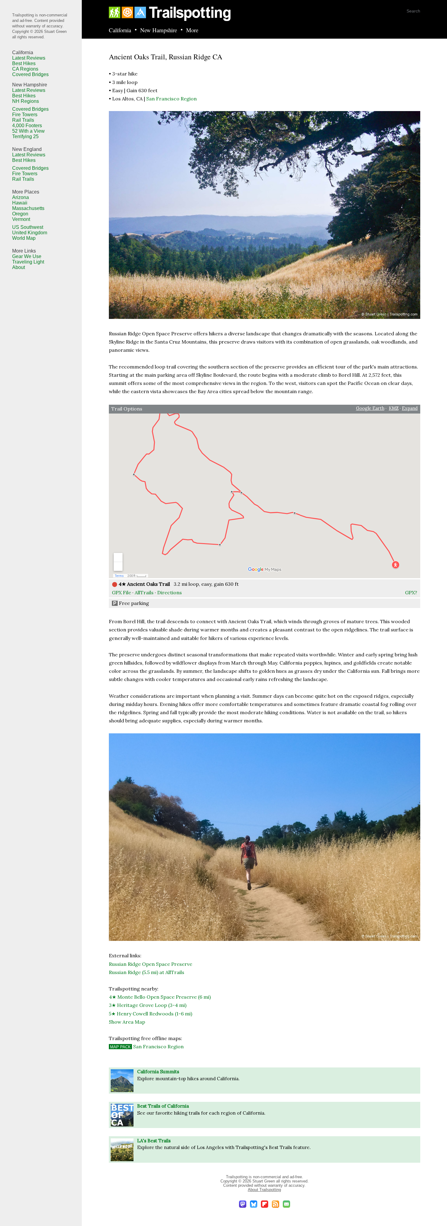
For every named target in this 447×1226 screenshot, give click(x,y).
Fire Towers (24, 114)
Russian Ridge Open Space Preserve (150, 964)
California (120, 30)
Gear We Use (26, 256)
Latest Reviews (28, 58)
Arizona (20, 197)
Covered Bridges (30, 74)
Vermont (21, 219)
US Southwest (27, 227)
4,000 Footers (27, 125)
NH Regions (25, 101)
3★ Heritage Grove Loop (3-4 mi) (147, 1005)
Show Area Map (127, 1022)
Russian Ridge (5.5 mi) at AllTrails (146, 972)
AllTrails (144, 592)
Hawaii (19, 202)
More (192, 30)
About (18, 267)
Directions (169, 592)
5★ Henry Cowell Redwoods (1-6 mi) (150, 1014)
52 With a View (28, 131)
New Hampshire (158, 30)
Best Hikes (24, 63)
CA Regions (25, 69)
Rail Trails (23, 120)
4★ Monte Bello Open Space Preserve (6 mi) (160, 997)
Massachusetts (28, 208)
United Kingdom (29, 232)
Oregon (20, 213)
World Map (24, 238)
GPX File (121, 592)
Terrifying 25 (25, 136)
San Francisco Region (171, 99)
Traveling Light (28, 261)
